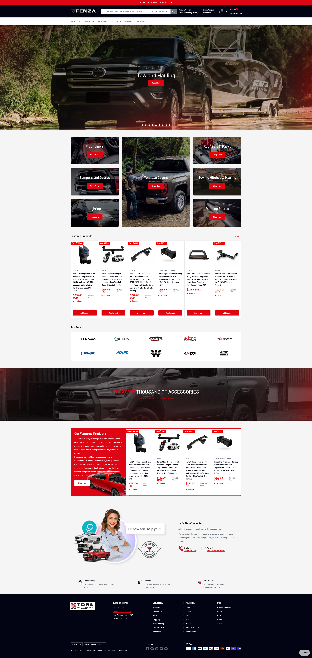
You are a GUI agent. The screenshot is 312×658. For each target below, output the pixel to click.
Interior (88, 21)
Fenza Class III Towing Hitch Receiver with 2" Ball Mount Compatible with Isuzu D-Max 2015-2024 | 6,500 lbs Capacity (226, 279)
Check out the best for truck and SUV (156, 398)
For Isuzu (186, 619)
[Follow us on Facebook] (147, 648)
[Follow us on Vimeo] (166, 648)
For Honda (186, 623)
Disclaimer (157, 631)
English (74, 644)
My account (208, 12)
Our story (157, 607)
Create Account (224, 607)
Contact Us (140, 21)
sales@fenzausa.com (122, 611)
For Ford (186, 615)
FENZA (75, 270)
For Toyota (186, 607)
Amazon (220, 623)
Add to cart (84, 313)
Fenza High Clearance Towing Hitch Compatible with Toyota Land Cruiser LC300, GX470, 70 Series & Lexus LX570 (170, 279)
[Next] (241, 279)
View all (238, 236)
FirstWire (123, 650)
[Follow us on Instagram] (156, 648)
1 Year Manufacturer (166, 270)
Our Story (117, 21)
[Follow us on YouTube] (161, 648)
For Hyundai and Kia (190, 627)
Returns (156, 615)
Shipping (156, 619)
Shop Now (156, 83)
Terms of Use (158, 627)
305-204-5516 (118, 607)
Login (219, 611)
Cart (219, 615)
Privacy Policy (158, 623)
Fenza (189, 270)
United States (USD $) (93, 644)
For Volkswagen (189, 631)
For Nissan (186, 611)
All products (103, 21)
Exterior (74, 21)
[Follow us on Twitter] (152, 648)
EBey (219, 619)
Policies (128, 21)
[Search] (174, 11)
